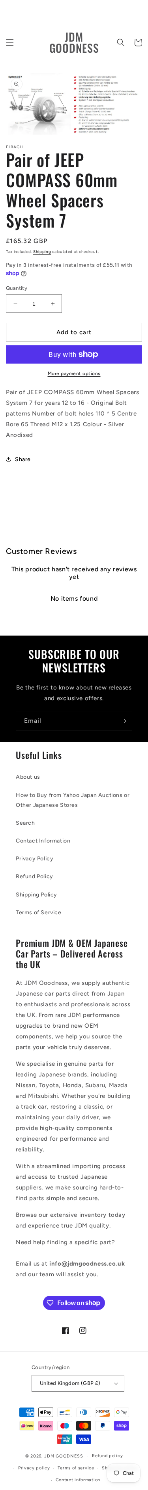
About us (28, 777)
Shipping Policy (36, 894)
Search (25, 823)
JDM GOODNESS (63, 1456)
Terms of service (76, 1468)
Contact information (78, 1479)
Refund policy (107, 1455)
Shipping (42, 251)
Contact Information (43, 840)
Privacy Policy (34, 858)
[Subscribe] (123, 721)
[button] (10, 42)
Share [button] (23, 459)
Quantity (16, 288)
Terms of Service (39, 912)
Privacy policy (34, 1468)
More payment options (74, 373)
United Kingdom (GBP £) (70, 1383)
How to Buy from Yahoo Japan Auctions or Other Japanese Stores (72, 800)
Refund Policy (34, 876)
